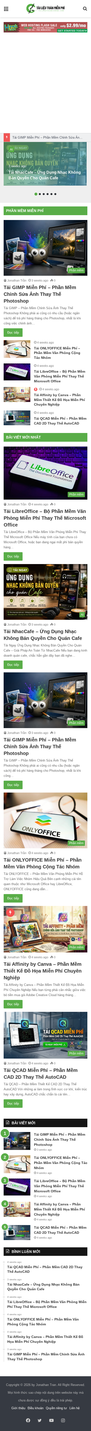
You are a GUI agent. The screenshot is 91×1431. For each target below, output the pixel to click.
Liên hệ (74, 1408)
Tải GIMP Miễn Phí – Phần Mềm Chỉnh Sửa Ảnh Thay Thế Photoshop (40, 294)
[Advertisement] (45, 85)
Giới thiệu (18, 1408)
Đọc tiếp (13, 332)
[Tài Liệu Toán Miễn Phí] (45, 8)
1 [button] (35, 194)
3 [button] (44, 194)
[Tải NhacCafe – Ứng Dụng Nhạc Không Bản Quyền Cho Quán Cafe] (45, 164)
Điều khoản (35, 1408)
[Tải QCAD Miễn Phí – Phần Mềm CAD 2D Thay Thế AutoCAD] (17, 417)
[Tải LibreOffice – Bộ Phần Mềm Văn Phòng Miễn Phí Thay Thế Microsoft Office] (17, 371)
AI (11, 149)
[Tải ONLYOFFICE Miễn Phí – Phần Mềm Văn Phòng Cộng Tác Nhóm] (17, 349)
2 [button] (40, 194)
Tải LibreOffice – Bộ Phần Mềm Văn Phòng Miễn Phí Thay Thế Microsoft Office (59, 376)
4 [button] (48, 194)
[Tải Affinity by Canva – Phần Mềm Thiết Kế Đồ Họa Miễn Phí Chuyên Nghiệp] (17, 394)
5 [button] (51, 194)
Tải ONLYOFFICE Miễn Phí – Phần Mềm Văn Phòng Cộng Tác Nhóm (57, 353)
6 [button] (55, 194)
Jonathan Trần (16, 280)
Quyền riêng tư (56, 1408)
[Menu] (6, 10)
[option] (45, 164)
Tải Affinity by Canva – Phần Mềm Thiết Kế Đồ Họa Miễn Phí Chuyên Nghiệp (59, 399)
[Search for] (85, 10)
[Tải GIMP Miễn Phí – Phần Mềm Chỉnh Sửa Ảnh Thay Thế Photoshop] (17, 1141)
